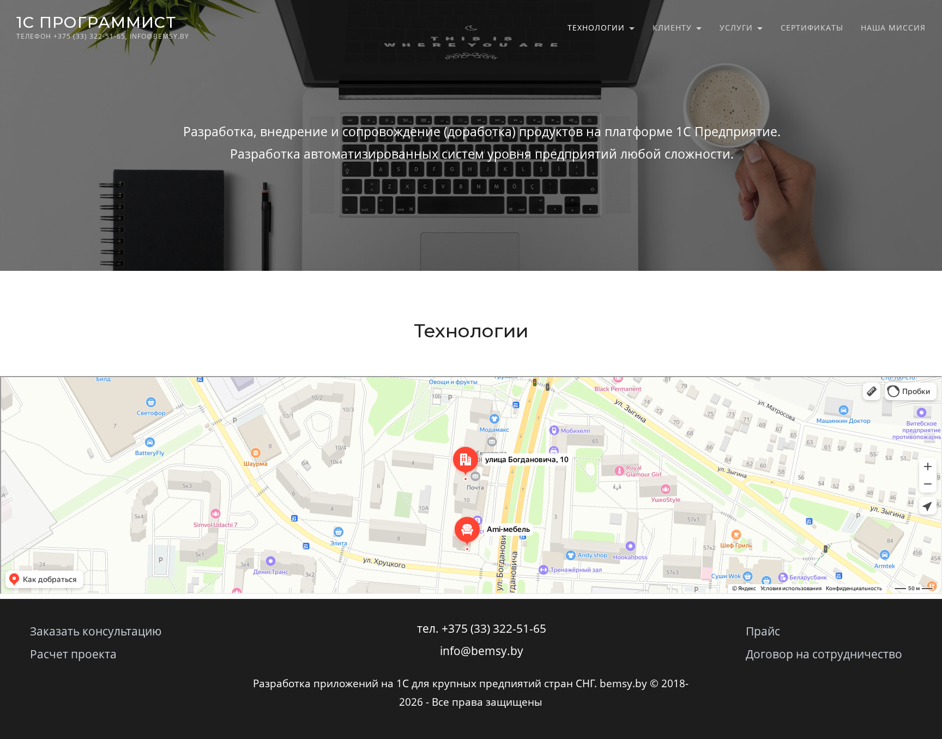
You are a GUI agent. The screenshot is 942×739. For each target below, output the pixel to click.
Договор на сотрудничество (824, 654)
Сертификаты (812, 27)
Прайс (763, 631)
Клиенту (672, 27)
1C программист (96, 22)
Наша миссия (893, 27)
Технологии (596, 27)
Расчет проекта (73, 654)
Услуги (736, 27)
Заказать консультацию (95, 631)
